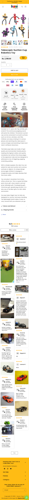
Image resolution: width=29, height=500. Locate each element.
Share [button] (4, 214)
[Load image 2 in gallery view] (9, 42)
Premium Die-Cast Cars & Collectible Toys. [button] (11, 462)
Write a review (12, 230)
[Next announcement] (26, 2)
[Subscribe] (24, 490)
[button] (3, 6)
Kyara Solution (23, 498)
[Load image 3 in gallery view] (14, 42)
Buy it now (14, 74)
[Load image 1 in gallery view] (3, 42)
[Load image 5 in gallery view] (25, 42)
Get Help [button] (6, 472)
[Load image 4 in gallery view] (20, 42)
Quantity (3, 62)
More (14, 453)
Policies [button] (5, 476)
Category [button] (6, 480)
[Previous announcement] (2, 2)
